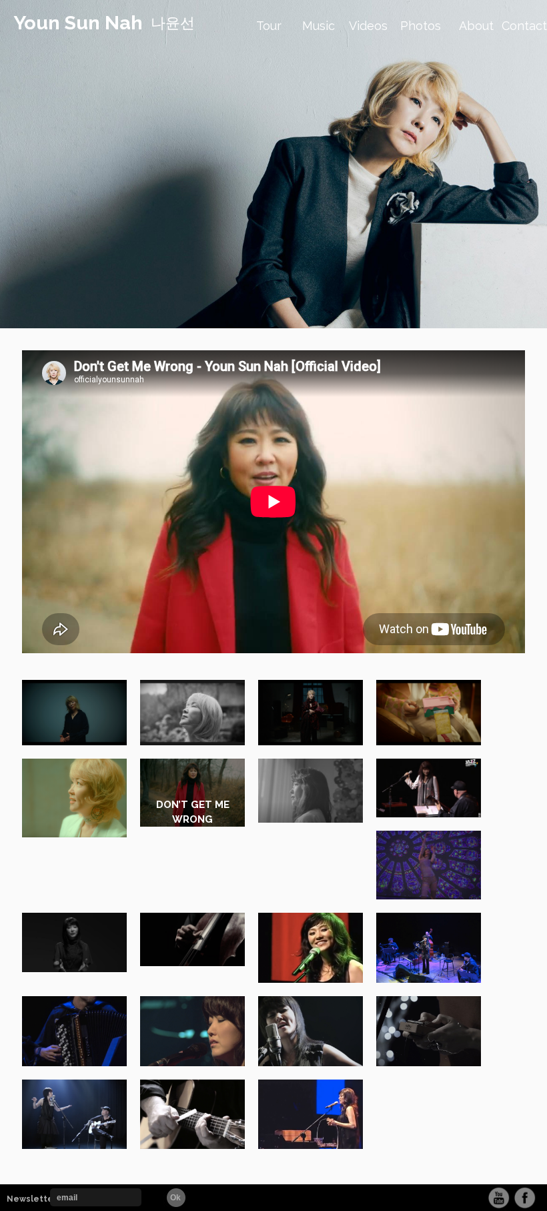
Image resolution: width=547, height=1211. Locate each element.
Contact (524, 26)
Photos (420, 26)
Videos (368, 26)
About (476, 26)
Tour (269, 26)
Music (318, 26)
